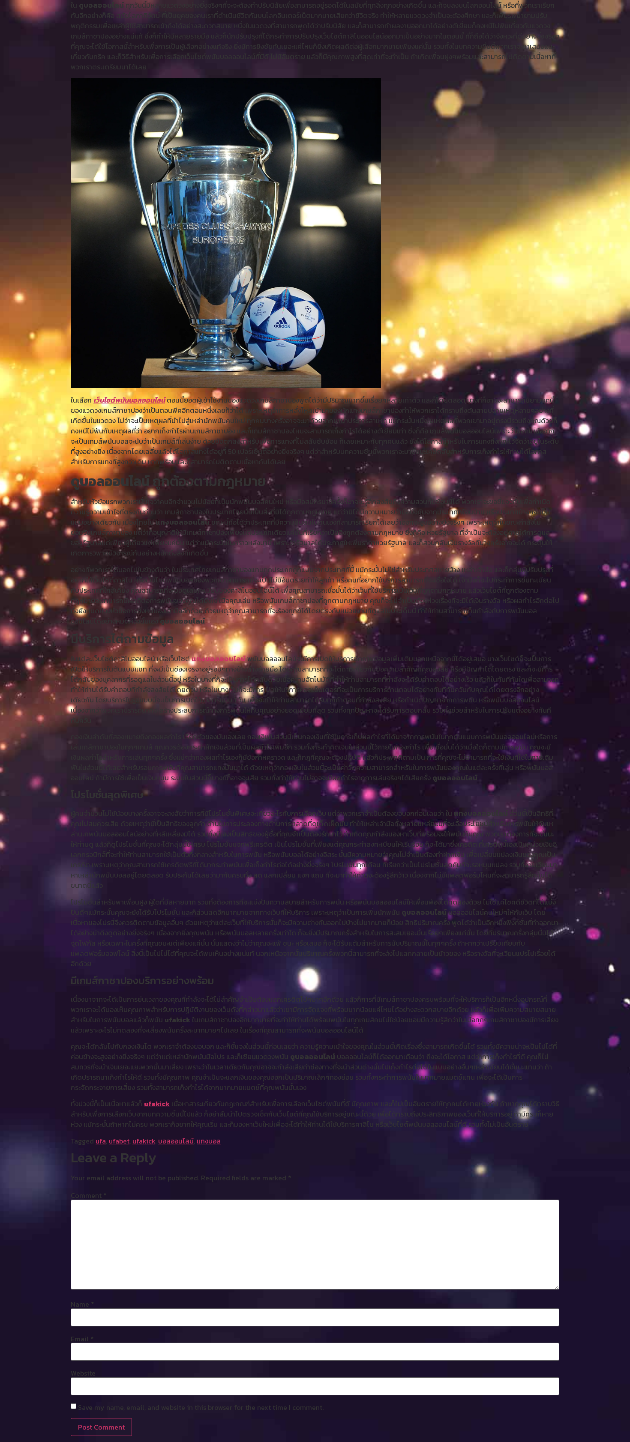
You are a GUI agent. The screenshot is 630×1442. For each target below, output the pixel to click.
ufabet (119, 1141)
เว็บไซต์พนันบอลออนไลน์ (129, 400)
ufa (101, 1141)
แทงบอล (209, 1141)
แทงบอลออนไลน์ (219, 659)
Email (82, 1338)
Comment (89, 1195)
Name (82, 1304)
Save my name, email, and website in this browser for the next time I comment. (201, 1407)
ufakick (157, 1104)
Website (83, 1373)
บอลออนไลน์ (176, 1141)
